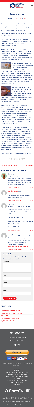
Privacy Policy (27, 401)
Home (6, 397)
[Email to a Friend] (18, 159)
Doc (25, 18)
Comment (6, 261)
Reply (31, 187)
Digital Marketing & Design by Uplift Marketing (17, 405)
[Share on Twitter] (15, 159)
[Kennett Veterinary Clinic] (17, 5)
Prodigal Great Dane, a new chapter (9, 165)
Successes (20, 398)
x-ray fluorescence (13, 191)
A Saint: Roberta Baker (7, 316)
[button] (32, 5)
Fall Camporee (29, 165)
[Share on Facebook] (12, 159)
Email (5, 282)
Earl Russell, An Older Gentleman (10, 318)
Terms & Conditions (17, 403)
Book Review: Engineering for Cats (10, 310)
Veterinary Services (23, 397)
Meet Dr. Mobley (12, 397)
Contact (30, 398)
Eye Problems (17, 12)
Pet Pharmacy (6, 398)
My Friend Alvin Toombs (8, 321)
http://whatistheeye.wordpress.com (18, 246)
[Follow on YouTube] (18, 345)
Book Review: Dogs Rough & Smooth (11, 313)
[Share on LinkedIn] (24, 159)
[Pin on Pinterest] (21, 159)
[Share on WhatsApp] (10, 159)
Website (5, 290)
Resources (13, 398)
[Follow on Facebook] (15, 345)
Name (5, 275)
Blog (25, 398)
